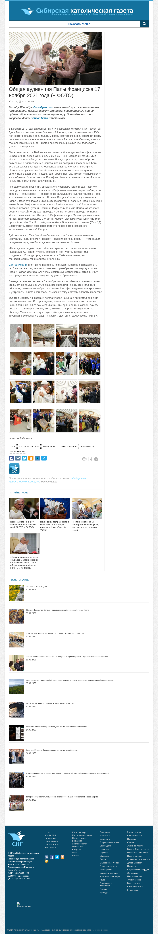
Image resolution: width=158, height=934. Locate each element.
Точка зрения (106, 869)
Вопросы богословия (109, 842)
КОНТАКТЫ (50, 835)
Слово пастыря (79, 832)
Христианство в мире (110, 876)
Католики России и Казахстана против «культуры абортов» (52, 750)
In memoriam (133, 890)
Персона (104, 852)
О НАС (48, 832)
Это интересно (134, 880)
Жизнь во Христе (135, 846)
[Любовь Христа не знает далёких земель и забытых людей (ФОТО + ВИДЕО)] (24, 510)
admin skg (14, 102)
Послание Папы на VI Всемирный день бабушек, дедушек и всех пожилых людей (85, 526)
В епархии (77, 841)
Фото (74, 852)
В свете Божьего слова (138, 849)
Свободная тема (135, 886)
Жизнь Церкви (134, 832)
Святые (130, 842)
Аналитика (105, 835)
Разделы (76, 849)
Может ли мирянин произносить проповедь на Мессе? (50, 703)
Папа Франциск (43, 107)
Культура (104, 892)
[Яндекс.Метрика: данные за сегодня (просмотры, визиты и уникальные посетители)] (24, 904)
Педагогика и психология (106, 884)
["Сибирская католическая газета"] (79, 11)
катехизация (49, 446)
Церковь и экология (109, 873)
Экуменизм (132, 873)
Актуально (105, 832)
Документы (105, 839)
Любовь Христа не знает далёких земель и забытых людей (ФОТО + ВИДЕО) (22, 525)
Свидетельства (134, 835)
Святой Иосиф (18, 264)
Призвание (132, 866)
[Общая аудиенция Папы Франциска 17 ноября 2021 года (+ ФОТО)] (55, 58)
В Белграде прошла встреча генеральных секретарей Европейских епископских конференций (67, 773)
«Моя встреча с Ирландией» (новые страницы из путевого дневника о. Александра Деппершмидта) (70, 680)
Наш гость (104, 849)
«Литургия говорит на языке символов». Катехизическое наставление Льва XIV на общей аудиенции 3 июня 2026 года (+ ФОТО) (24, 562)
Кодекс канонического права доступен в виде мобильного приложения (56, 727)
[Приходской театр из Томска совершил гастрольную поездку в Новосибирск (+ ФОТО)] (55, 510)
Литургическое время (82, 835)
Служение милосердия (138, 869)
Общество (104, 856)
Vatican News (39, 118)
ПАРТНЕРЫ (50, 838)
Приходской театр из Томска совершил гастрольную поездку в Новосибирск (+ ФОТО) (54, 526)
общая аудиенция (68, 446)
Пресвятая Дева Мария (138, 852)
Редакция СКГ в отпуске (36, 587)
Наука (102, 880)
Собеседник (105, 846)
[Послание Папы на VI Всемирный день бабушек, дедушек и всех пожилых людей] (87, 510)
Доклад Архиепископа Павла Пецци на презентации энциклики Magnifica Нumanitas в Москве (67, 657)
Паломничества (134, 876)
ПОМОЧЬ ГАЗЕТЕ (53, 841)
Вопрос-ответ (133, 883)
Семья (103, 859)
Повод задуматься (108, 866)
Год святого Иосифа (29, 446)
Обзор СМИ (77, 846)
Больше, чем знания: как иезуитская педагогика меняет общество (55, 633)
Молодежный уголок (109, 863)
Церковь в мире (79, 838)
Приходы (131, 839)
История (103, 889)
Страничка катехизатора (138, 859)
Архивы (75, 855)
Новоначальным (134, 856)
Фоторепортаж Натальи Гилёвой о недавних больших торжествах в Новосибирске (62, 797)
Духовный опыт (134, 863)
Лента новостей (79, 844)
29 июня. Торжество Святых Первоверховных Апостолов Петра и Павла (57, 610)
